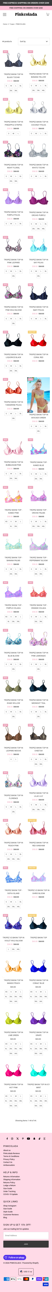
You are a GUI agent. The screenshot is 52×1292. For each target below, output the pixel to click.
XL (21, 86)
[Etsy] (44, 1138)
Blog (5, 1217)
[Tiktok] (39, 1138)
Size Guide (7, 1188)
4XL (43, 90)
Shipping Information (11, 1179)
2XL (11, 91)
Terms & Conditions (11, 1156)
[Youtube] (28, 1138)
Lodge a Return (9, 1185)
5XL (11, 1001)
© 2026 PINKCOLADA (12, 1263)
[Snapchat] (34, 1138)
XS (6, 522)
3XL (16, 91)
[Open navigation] (5, 14)
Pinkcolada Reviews (11, 1153)
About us (7, 1150)
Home (5, 24)
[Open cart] (48, 14)
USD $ (26, 1272)
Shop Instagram (9, 1206)
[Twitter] (17, 1138)
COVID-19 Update (10, 1194)
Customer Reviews (11, 1214)
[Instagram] (12, 1138)
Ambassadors (9, 1165)
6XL (16, 1001)
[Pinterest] (23, 1138)
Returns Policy (9, 1182)
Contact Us (7, 1162)
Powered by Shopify (30, 1263)
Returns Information (11, 1176)
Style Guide (8, 1212)
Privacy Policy (9, 1159)
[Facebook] (7, 1138)
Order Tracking (9, 1191)
